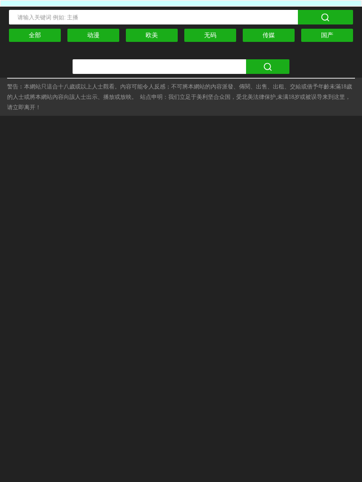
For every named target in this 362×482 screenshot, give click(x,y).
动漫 (93, 35)
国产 (327, 35)
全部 (35, 35)
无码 (210, 35)
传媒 (269, 35)
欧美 (152, 35)
